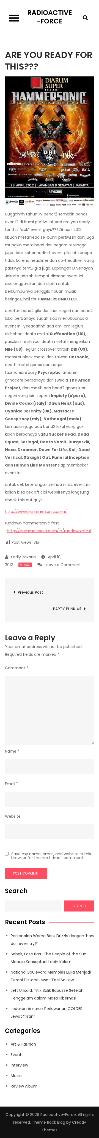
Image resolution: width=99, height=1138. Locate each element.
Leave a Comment (63, 564)
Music (25, 565)
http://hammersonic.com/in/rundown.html (49, 531)
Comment (16, 668)
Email (11, 784)
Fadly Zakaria (23, 557)
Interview (19, 1065)
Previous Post (30, 592)
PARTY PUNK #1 (67, 609)
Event (16, 1054)
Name (12, 751)
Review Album (24, 1086)
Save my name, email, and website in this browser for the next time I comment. (51, 856)
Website (13, 816)
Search (16, 891)
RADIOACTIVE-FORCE (49, 17)
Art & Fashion (23, 1044)
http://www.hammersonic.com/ (36, 511)
